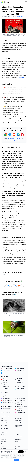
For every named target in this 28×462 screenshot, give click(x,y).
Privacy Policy (13, 457)
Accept (17, 460)
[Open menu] (26, 2)
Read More (21, 77)
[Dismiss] (26, 452)
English (3, 274)
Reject (11, 460)
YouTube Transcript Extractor (13, 140)
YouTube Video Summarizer (14, 138)
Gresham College (20, 16)
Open (21, 451)
